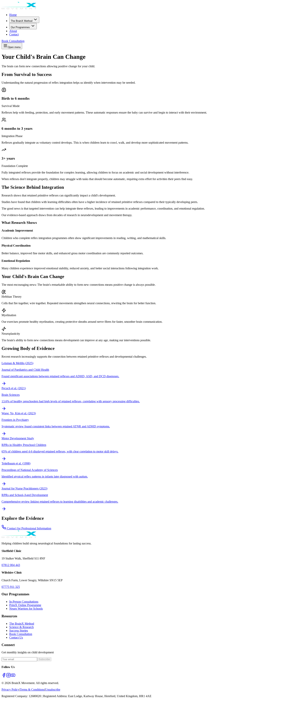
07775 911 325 (11, 586)
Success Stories (18, 630)
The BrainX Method (21, 20)
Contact (14, 34)
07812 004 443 (11, 565)
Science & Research (21, 627)
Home (13, 14)
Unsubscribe (52, 689)
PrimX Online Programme (25, 605)
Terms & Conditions (32, 689)
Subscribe (44, 659)
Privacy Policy (10, 689)
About (13, 31)
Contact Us (16, 637)
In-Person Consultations (23, 601)
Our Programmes (20, 27)
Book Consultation (13, 41)
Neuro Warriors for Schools (26, 608)
